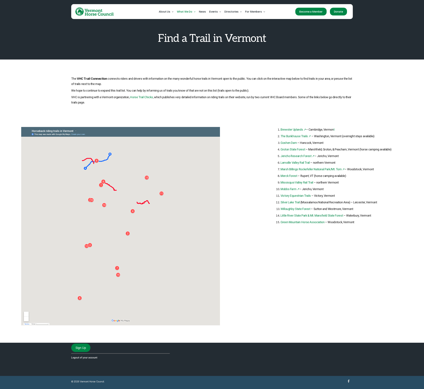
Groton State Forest (293, 149)
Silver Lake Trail (290, 202)
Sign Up (81, 347)
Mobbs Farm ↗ (290, 189)
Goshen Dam (289, 142)
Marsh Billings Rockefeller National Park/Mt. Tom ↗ (313, 169)
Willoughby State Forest (295, 209)
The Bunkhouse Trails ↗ (296, 136)
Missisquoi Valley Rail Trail (297, 182)
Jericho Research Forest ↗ (298, 156)
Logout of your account (84, 357)
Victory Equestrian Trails (296, 195)
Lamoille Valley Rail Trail (295, 162)
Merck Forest (289, 176)
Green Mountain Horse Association (302, 222)
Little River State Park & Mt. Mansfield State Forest (312, 215)
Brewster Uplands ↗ (293, 129)
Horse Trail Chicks (141, 97)
